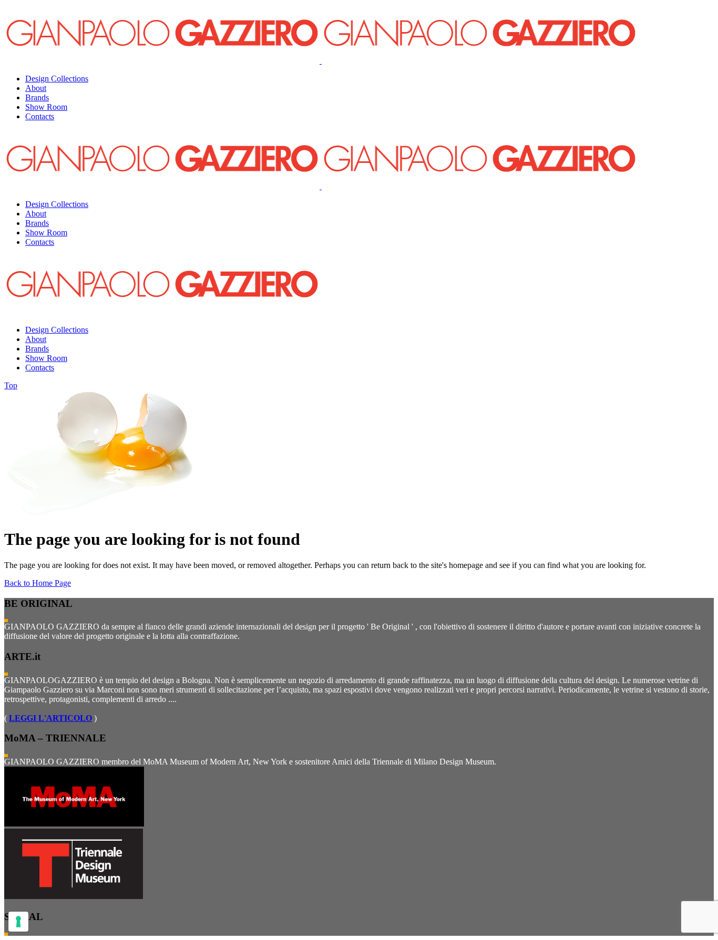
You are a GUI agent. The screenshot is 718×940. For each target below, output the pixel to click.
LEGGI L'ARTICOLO (50, 718)
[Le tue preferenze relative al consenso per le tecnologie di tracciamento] (18, 922)
